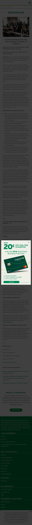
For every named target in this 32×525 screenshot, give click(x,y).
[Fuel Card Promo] (16, 262)
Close (28, 242)
